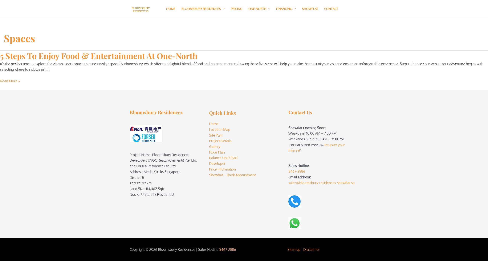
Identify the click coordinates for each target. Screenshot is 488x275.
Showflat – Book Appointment (232, 175)
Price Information (222, 169)
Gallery (214, 146)
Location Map (219, 129)
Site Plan (215, 135)
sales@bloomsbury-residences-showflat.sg (321, 183)
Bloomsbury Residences (201, 9)
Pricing (236, 9)
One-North (257, 9)
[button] (223, 8)
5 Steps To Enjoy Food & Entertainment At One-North (98, 55)
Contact (331, 9)
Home (170, 9)
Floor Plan (217, 152)
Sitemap (293, 249)
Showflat (310, 9)
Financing (284, 9)
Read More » (10, 81)
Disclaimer (311, 249)
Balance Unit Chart (223, 158)
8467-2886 (296, 171)
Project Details (220, 141)
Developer (217, 163)
